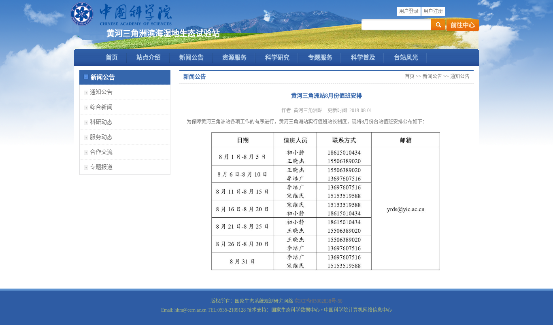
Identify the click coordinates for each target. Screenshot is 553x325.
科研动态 (101, 122)
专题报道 (101, 167)
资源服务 (234, 57)
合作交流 (101, 152)
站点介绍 (148, 57)
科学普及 (363, 57)
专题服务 (320, 57)
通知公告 (101, 92)
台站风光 (406, 57)
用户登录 (409, 11)
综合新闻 (101, 107)
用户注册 (433, 11)
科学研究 (277, 57)
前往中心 (463, 25)
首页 (112, 57)
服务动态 (101, 137)
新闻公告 (191, 57)
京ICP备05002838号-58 (318, 301)
